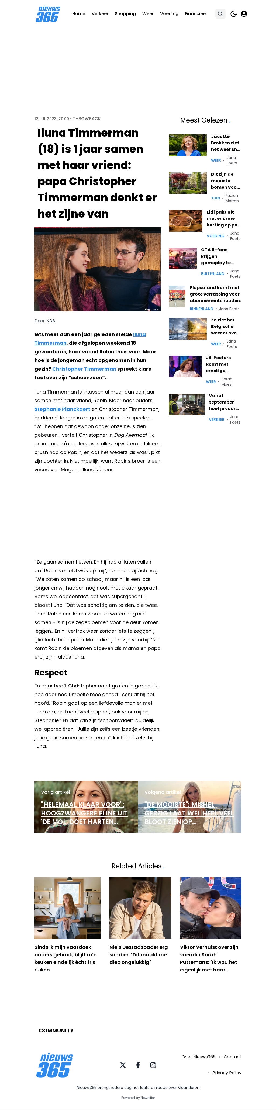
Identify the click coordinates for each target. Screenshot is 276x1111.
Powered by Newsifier (138, 1098)
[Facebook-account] (138, 1065)
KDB (51, 321)
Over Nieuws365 (199, 1057)
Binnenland (201, 308)
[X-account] (123, 1065)
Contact (233, 1057)
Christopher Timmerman (84, 368)
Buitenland (213, 273)
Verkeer (100, 14)
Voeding (169, 14)
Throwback (87, 118)
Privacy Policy (227, 1073)
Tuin (215, 198)
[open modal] (244, 14)
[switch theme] (233, 14)
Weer (148, 14)
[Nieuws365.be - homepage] (47, 13)
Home (78, 14)
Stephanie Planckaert (62, 409)
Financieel (196, 14)
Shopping (125, 14)
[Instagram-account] (153, 1065)
